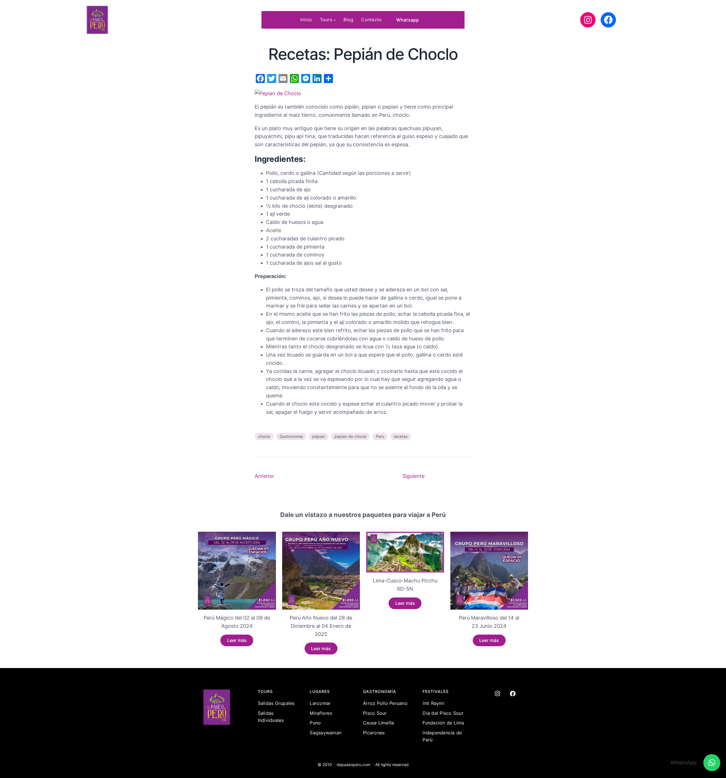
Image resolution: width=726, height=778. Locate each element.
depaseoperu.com (353, 764)
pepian (318, 436)
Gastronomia (291, 436)
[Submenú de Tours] (334, 19)
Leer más (237, 640)
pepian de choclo (350, 436)
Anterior (264, 476)
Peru (380, 436)
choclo (264, 436)
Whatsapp (407, 20)
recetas (401, 436)
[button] (711, 762)
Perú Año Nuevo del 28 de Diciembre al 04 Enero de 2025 (321, 626)
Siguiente (413, 476)
